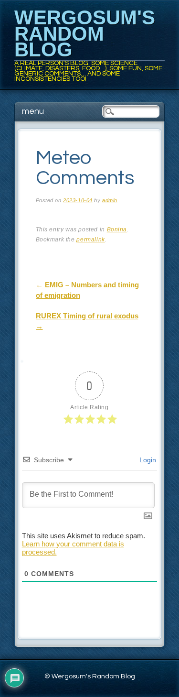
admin (109, 200)
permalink (90, 239)
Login (146, 460)
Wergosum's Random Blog (84, 33)
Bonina (117, 229)
